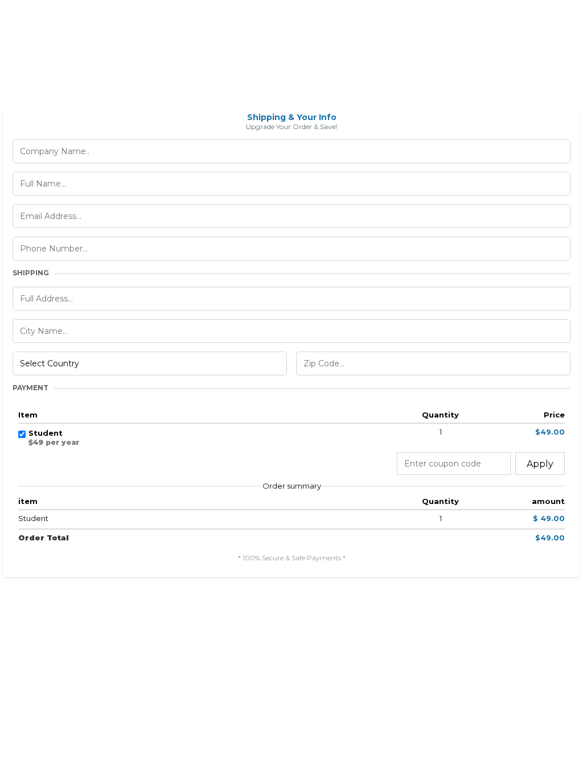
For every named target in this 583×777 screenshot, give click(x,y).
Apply (540, 463)
